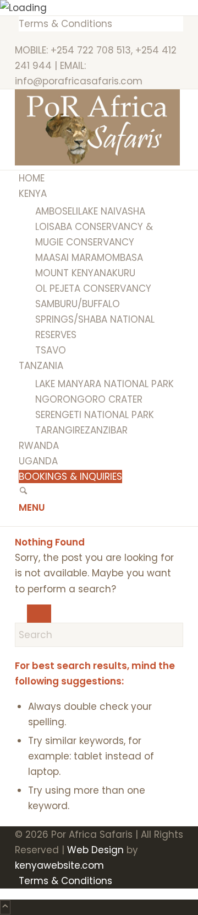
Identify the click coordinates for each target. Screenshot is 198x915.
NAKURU (117, 273)
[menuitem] (101, 23)
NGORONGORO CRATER (88, 399)
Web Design (95, 850)
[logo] (97, 162)
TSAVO (50, 350)
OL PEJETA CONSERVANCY (93, 288)
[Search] (23, 492)
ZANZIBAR (106, 430)
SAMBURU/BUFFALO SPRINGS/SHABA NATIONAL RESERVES (95, 319)
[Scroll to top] (5, 907)
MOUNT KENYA (67, 273)
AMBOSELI (56, 211)
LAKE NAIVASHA (111, 211)
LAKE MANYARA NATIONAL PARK (104, 383)
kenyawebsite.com (59, 865)
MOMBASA (120, 257)
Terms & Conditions (65, 23)
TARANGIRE (60, 430)
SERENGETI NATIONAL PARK (94, 414)
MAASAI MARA (66, 257)
